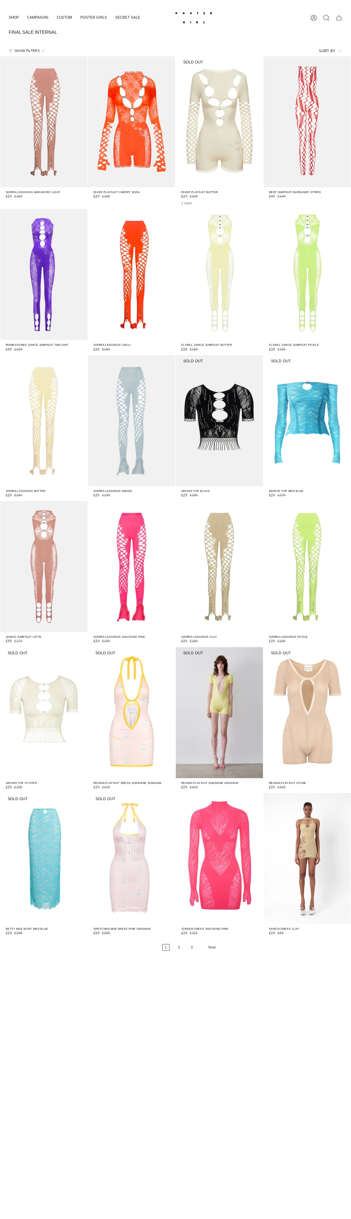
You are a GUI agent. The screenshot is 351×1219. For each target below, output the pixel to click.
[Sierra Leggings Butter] (43, 420)
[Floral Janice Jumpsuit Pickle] (307, 274)
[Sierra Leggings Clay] (219, 566)
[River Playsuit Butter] (219, 121)
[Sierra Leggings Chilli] (131, 274)
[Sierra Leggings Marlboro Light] (43, 121)
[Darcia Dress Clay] (307, 858)
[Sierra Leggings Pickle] (307, 566)
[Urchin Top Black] (219, 420)
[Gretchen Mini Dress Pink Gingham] (131, 858)
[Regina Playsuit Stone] (307, 712)
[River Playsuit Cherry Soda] (131, 121)
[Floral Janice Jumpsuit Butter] (219, 274)
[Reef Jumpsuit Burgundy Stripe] (307, 121)
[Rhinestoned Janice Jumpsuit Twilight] (43, 274)
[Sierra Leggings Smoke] (131, 420)
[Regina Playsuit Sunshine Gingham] (219, 712)
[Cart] (339, 18)
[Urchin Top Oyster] (43, 712)
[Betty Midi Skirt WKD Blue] (43, 858)
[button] (14, 17)
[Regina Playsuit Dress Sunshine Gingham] (131, 712)
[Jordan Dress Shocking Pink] (219, 858)
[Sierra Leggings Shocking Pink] (131, 566)
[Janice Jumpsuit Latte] (43, 566)
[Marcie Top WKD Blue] (307, 420)
